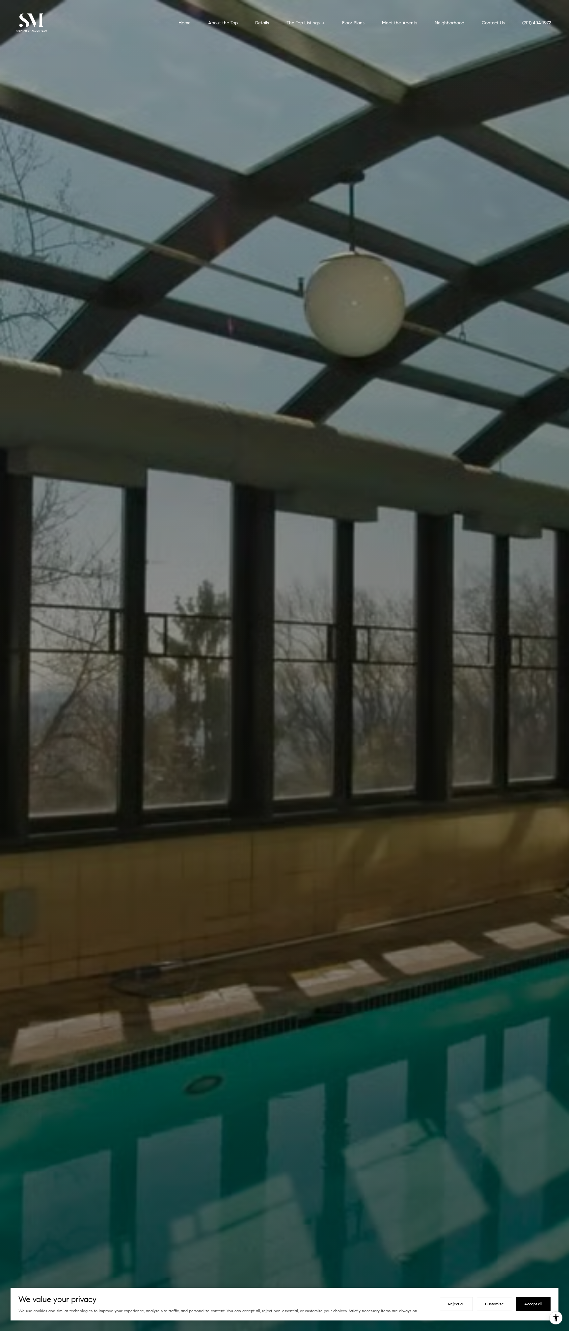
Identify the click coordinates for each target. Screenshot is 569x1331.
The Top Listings (303, 23)
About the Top (223, 23)
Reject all (456, 1303)
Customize (494, 1303)
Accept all (533, 1303)
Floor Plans (353, 23)
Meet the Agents (399, 23)
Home (184, 23)
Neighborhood (449, 23)
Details (262, 23)
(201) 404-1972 (536, 23)
